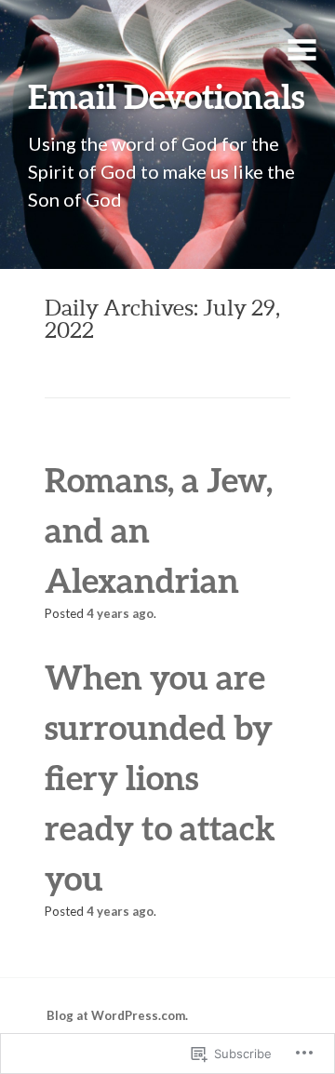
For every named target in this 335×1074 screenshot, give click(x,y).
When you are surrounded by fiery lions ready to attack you (160, 777)
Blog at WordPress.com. (117, 1015)
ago (120, 613)
